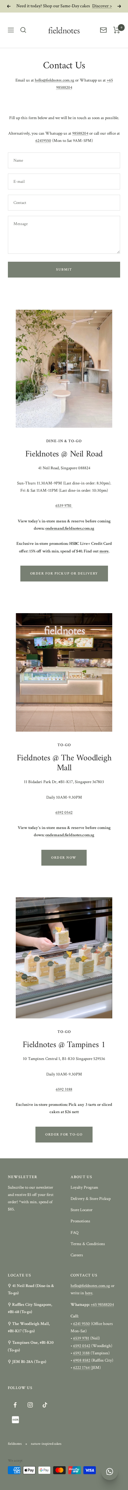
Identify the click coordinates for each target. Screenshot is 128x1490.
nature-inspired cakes (46, 1443)
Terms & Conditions (88, 1244)
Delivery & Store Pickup (91, 1199)
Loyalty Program (84, 1187)
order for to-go (64, 1134)
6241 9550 (81, 1324)
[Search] (23, 30)
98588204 (80, 133)
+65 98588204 (102, 1305)
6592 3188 (64, 1089)
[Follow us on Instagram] (30, 1405)
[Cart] (116, 30)
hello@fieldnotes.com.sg (54, 80)
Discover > (102, 6)
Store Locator (82, 1210)
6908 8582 (81, 1360)
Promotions (80, 1221)
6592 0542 (64, 812)
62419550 (43, 141)
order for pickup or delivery (64, 573)
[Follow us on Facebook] (15, 1405)
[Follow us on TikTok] (44, 1405)
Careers (77, 1255)
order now (64, 857)
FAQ (74, 1233)
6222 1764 (82, 1368)
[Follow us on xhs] (15, 1419)
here (88, 1293)
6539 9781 (64, 506)
